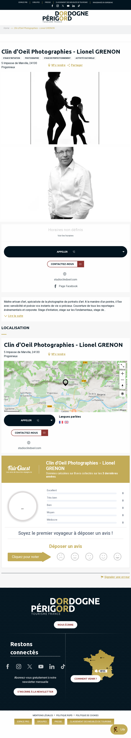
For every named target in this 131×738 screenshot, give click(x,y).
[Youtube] (68, 6)
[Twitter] (63, 6)
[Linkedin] (73, 6)
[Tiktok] (78, 6)
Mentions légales (43, 715)
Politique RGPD (64, 715)
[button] (65, 108)
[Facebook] (52, 6)
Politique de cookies (87, 715)
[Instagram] (57, 6)
